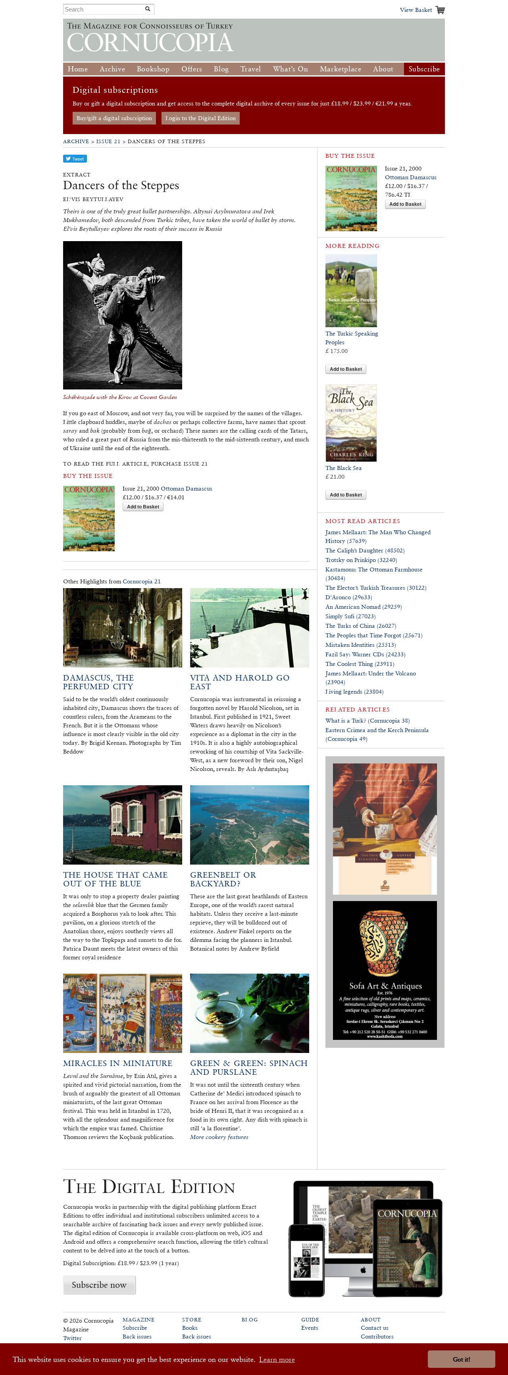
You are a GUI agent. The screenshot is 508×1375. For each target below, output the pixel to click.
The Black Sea (343, 467)
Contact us (375, 1327)
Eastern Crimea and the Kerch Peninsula (377, 730)
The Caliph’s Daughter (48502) (365, 550)
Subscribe (424, 69)
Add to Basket (143, 506)
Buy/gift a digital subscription (114, 118)
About (383, 69)
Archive (112, 69)
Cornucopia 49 (346, 738)
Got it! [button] (461, 1359)
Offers (191, 69)
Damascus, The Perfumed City (98, 682)
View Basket (416, 9)
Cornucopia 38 (389, 720)
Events (309, 1327)
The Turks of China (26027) (360, 625)
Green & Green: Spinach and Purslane (249, 1068)
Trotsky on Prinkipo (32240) (361, 559)
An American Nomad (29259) (363, 606)
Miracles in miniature (118, 1063)
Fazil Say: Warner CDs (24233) (365, 654)
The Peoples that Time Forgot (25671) (374, 635)
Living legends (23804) (354, 691)
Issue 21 (108, 141)
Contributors (377, 1336)
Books (190, 1327)
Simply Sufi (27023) (350, 616)
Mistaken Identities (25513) (360, 644)
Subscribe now (99, 1284)
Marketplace (341, 69)
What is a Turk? (345, 720)
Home (78, 69)
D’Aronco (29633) (348, 597)
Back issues (137, 1336)
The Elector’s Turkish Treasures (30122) (376, 587)
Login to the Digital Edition (200, 118)
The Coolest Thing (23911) (359, 663)
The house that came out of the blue (115, 879)
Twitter (72, 1338)
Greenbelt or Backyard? (223, 879)
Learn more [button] (277, 1359)
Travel (251, 69)
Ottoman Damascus (186, 488)
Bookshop (153, 69)
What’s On (290, 69)
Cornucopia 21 (142, 581)
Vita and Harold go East (240, 682)
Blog (221, 69)
